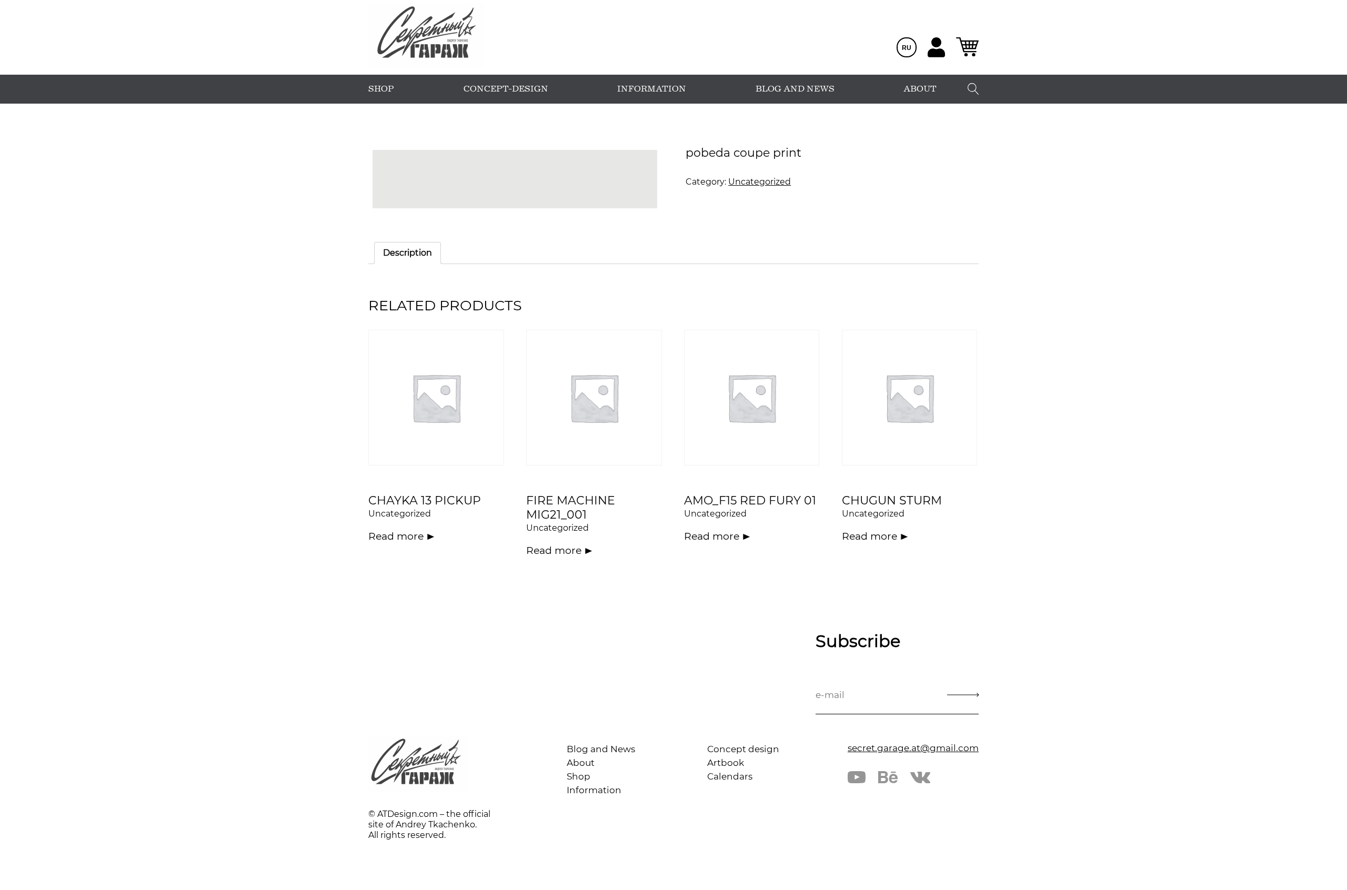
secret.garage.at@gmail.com (913, 748)
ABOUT (920, 89)
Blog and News (601, 749)
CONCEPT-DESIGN (506, 89)
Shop (578, 776)
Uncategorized (759, 182)
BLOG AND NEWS (795, 89)
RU (906, 48)
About (581, 762)
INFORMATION (651, 89)
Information (594, 790)
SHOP (381, 89)
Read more (396, 536)
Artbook (725, 762)
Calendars (729, 776)
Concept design (743, 749)
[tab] (407, 253)
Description (407, 253)
